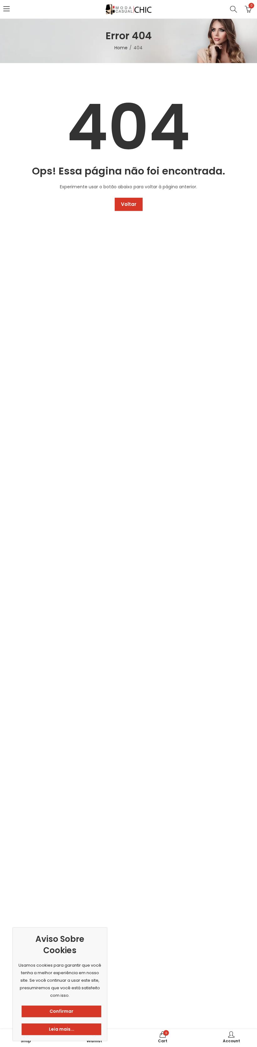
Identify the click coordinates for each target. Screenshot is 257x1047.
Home (121, 48)
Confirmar (61, 1011)
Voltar (128, 204)
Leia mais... (61, 1029)
